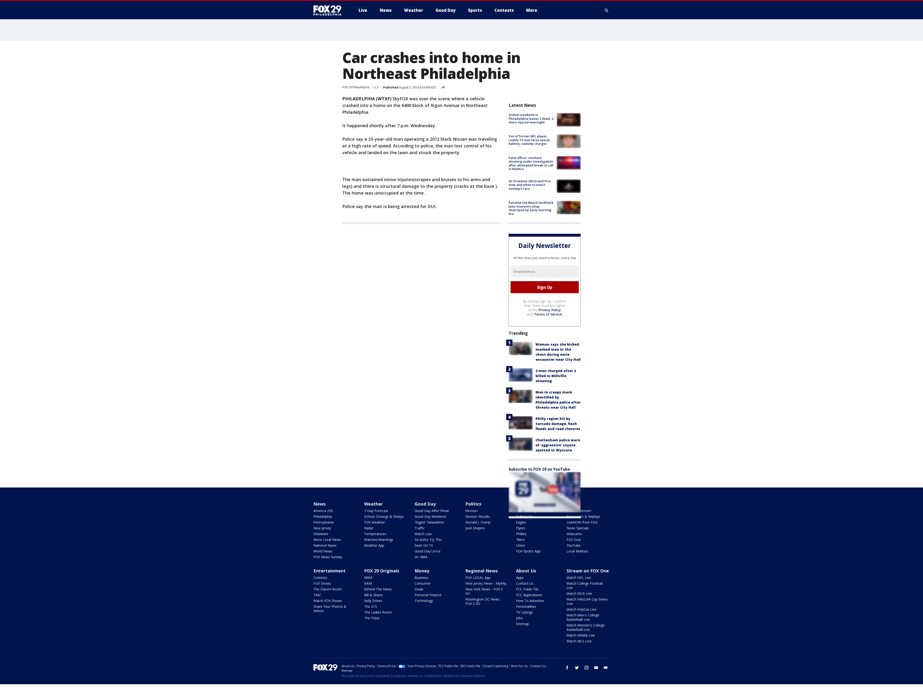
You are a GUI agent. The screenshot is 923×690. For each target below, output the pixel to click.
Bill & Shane (373, 595)
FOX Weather (374, 522)
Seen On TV (424, 545)
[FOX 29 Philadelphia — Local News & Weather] (329, 10)
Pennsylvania (323, 522)
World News (322, 551)
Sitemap (522, 623)
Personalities (526, 606)
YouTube (573, 545)
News (319, 504)
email (606, 667)
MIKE (368, 577)
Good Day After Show (432, 510)
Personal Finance (428, 595)
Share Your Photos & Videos (329, 608)
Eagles (521, 522)
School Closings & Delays (384, 516)
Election (471, 510)
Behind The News (378, 589)
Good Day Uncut (428, 551)
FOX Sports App (528, 551)
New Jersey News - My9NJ (485, 583)
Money (422, 571)
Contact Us (524, 583)
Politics (473, 504)
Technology (424, 600)
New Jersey (322, 528)
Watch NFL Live (579, 577)
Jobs (519, 618)
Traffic (420, 528)
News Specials (578, 528)
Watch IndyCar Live (581, 609)
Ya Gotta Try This (428, 539)
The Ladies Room (378, 612)
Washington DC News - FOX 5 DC (483, 601)
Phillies (521, 534)
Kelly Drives (373, 600)
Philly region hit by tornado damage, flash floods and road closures (558, 423)
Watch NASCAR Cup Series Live (587, 601)
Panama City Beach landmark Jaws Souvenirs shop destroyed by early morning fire (531, 208)
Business (422, 577)
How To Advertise (530, 600)
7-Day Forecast (376, 510)
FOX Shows (322, 583)
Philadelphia (322, 516)
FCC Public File (527, 589)
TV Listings (524, 612)
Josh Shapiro (475, 528)
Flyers (520, 528)
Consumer (423, 583)
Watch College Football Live (585, 585)
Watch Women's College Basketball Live (586, 627)
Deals (419, 589)
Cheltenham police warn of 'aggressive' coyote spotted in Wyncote (558, 445)
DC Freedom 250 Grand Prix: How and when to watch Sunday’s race (530, 185)
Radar (368, 528)
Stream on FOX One (588, 571)
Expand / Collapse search (607, 10)
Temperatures (375, 534)
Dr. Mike (421, 557)
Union (520, 545)
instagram (586, 667)
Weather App (374, 545)
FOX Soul (574, 539)
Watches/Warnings (378, 539)
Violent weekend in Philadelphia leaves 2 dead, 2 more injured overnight (531, 118)
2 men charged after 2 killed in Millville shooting (556, 375)
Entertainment (329, 571)
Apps (520, 577)
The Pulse (372, 618)
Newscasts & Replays (583, 516)
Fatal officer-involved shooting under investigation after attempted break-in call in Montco (531, 163)
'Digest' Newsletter (429, 522)
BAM (368, 583)
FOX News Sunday (327, 557)
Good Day (425, 504)
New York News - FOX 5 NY (484, 591)
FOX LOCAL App (478, 577)
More (531, 10)
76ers (520, 539)
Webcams (574, 534)
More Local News (327, 539)
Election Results (477, 516)
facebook (567, 667)
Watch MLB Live (579, 593)
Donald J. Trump (478, 522)
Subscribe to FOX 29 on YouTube (539, 469)
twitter (577, 667)
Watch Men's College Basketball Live (583, 617)
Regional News (481, 571)
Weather (373, 504)
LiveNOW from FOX (582, 522)
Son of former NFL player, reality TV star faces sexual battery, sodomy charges (529, 140)
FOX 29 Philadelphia (355, 87)
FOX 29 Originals (381, 571)
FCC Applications (529, 595)
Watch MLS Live (579, 641)
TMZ (317, 595)
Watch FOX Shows (327, 600)
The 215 (370, 606)
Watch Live (423, 534)
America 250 (323, 510)
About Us (526, 571)
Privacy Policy (550, 310)
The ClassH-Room (327, 589)
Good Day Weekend (430, 516)
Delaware (320, 534)
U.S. (376, 87)
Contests (320, 577)
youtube (596, 667)
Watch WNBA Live (581, 635)
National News (325, 545)
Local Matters (577, 551)
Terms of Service (548, 314)
